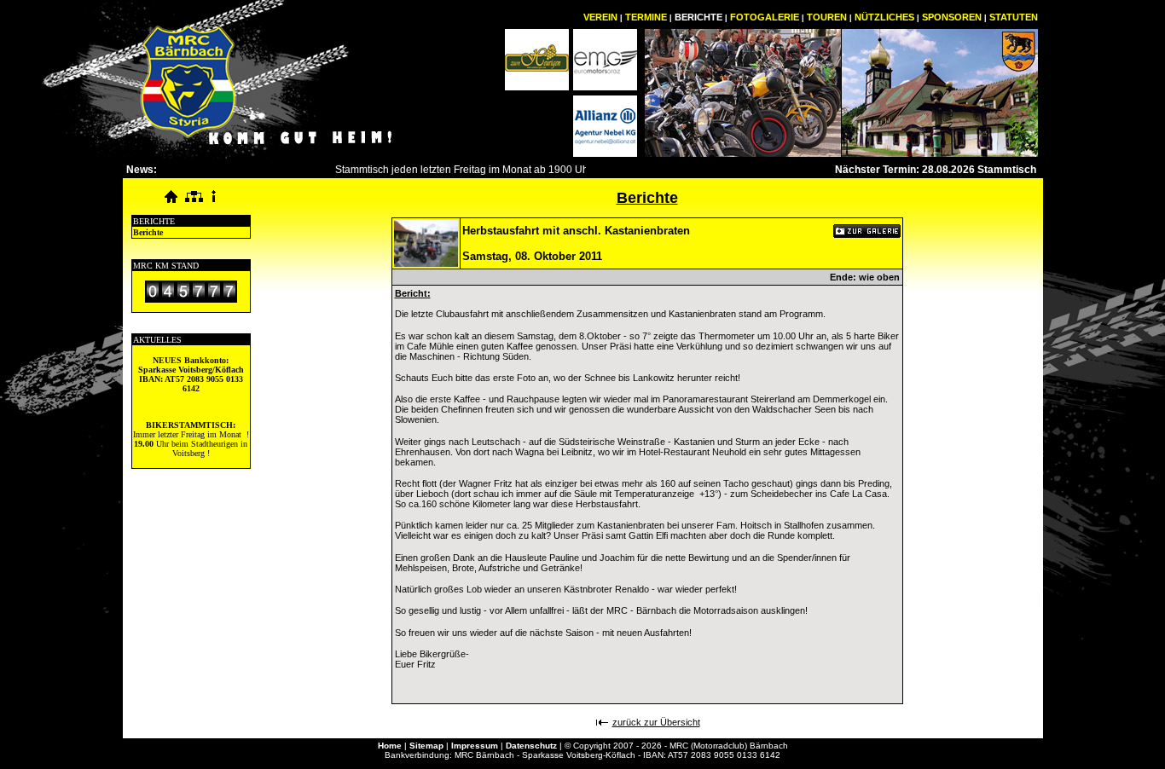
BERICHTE (698, 17)
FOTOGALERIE (764, 17)
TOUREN (827, 17)
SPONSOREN (952, 17)
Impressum (474, 745)
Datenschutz (531, 745)
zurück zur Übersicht (656, 722)
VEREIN (600, 17)
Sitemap (426, 745)
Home (390, 745)
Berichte (148, 232)
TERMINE (646, 17)
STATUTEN (1013, 17)
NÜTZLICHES (884, 17)
